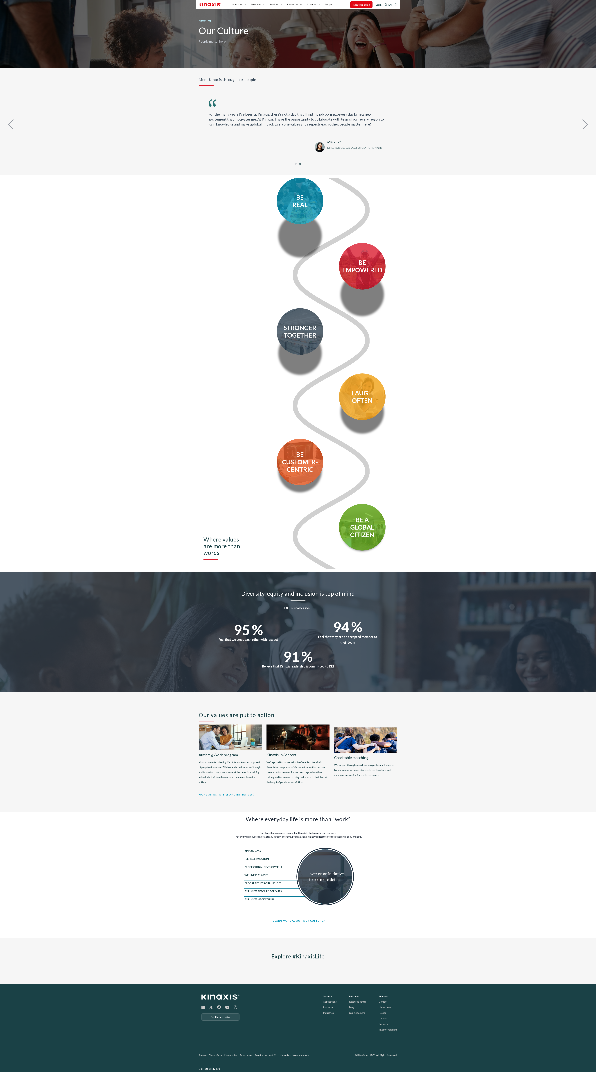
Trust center (246, 1055)
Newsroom (385, 1007)
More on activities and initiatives (226, 794)
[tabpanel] (298, 123)
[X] (211, 1007)
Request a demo (361, 4)
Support (329, 4)
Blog (351, 1007)
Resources (292, 4)
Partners (383, 1023)
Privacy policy (230, 1055)
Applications (330, 1001)
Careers (383, 1018)
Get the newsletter (220, 1016)
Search (396, 5)
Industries (237, 4)
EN (390, 4)
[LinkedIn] (203, 1007)
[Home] (220, 997)
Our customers (357, 1012)
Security (259, 1055)
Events (382, 1012)
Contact (383, 1001)
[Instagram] (235, 1007)
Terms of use (215, 1055)
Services (274, 4)
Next (584, 123)
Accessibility (271, 1055)
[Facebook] (219, 1007)
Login (379, 4)
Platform (328, 1007)
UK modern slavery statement (294, 1055)
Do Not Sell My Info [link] (209, 1068)
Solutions (256, 4)
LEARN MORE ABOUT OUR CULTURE (298, 920)
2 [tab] (300, 163)
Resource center (357, 1001)
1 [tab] (295, 163)
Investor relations (388, 1029)
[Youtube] (227, 1007)
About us (311, 4)
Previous (11, 123)
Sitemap (203, 1055)
